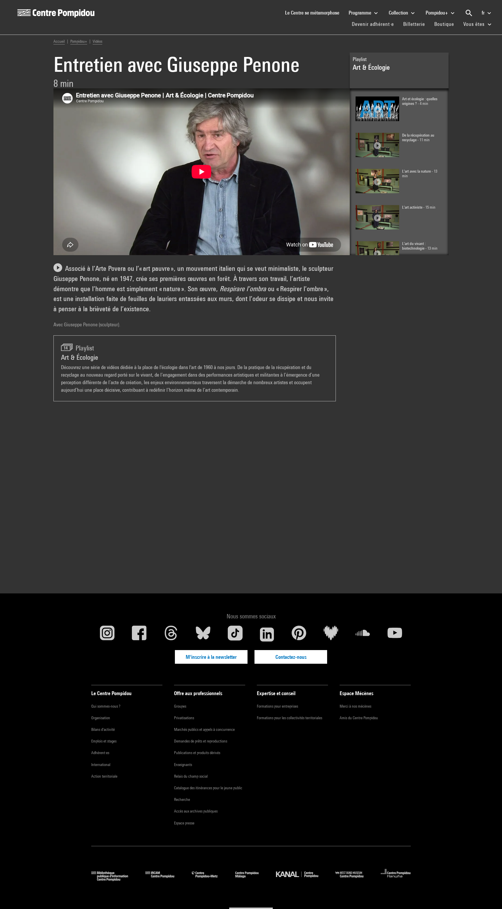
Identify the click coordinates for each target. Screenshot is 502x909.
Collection (399, 13)
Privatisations (184, 717)
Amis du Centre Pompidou (359, 717)
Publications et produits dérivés (197, 752)
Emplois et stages (103, 741)
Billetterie (414, 24)
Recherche (182, 799)
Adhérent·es (100, 752)
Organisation (100, 717)
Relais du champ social (191, 776)
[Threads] (171, 634)
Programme (360, 13)
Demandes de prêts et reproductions (200, 741)
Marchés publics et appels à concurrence (204, 729)
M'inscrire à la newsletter (211, 657)
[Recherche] (469, 13)
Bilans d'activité (103, 729)
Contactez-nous (290, 657)
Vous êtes (474, 24)
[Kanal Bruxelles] (301, 879)
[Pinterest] (299, 634)
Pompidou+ (437, 13)
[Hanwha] (396, 879)
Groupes (180, 706)
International (100, 764)
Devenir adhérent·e (375, 24)
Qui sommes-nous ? (105, 706)
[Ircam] (164, 879)
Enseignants (183, 764)
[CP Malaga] (251, 879)
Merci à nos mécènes (355, 706)
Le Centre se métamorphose (314, 12)
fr (484, 13)
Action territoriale (104, 776)
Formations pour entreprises (277, 706)
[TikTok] (235, 634)
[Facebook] (139, 634)
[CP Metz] (209, 879)
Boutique (446, 24)
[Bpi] (114, 879)
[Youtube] (395, 634)
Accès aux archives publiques (196, 811)
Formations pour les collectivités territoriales (289, 717)
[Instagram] (107, 634)
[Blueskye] (203, 634)
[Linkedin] (267, 634)
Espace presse (184, 823)
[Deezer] (331, 634)
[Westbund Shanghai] (354, 879)
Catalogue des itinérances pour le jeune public (208, 787)
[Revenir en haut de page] (488, 895)
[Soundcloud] (363, 634)
